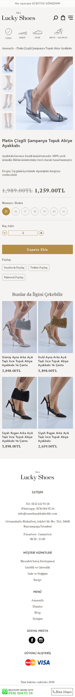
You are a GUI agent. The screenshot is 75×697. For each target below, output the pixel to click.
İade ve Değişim (38, 573)
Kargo (37, 580)
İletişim (37, 619)
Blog (37, 612)
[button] (69, 93)
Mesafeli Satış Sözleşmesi (38, 561)
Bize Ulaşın (64, 692)
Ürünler (37, 606)
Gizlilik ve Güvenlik (37, 567)
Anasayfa (8, 48)
